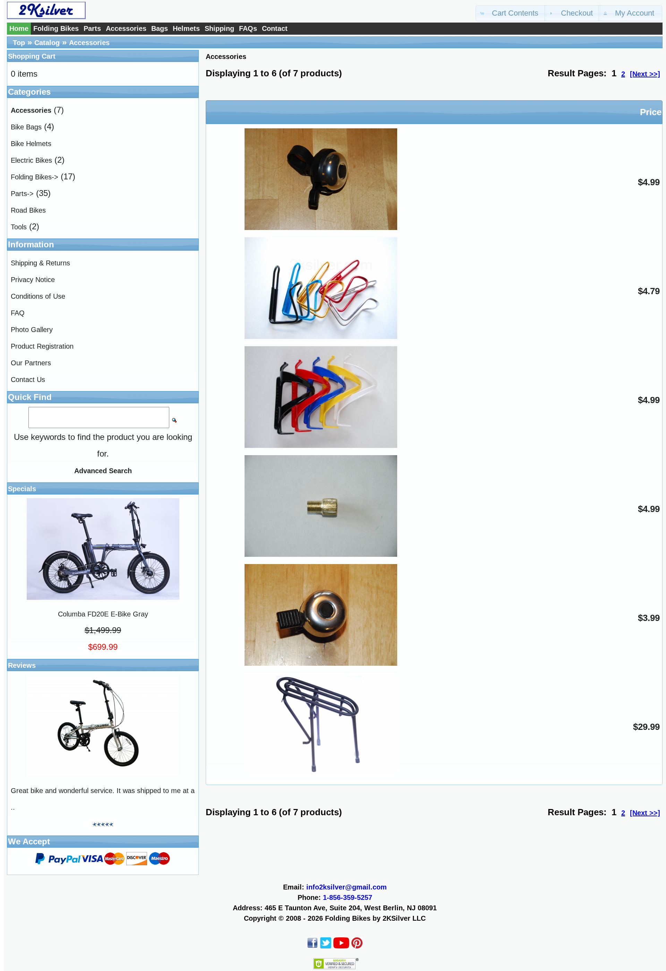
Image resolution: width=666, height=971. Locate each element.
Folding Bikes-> (34, 177)
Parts (92, 28)
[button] (511, 13)
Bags (159, 28)
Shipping (219, 28)
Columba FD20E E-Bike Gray (103, 614)
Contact (275, 28)
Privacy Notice (33, 279)
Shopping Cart (32, 56)
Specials (22, 489)
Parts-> (22, 193)
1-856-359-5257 (347, 897)
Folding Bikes (56, 28)
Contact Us (28, 379)
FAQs (248, 28)
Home (18, 28)
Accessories (126, 28)
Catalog (47, 42)
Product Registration (42, 346)
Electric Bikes (31, 160)
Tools (19, 227)
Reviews (22, 665)
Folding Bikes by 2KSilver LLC (375, 918)
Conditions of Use (38, 296)
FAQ (18, 313)
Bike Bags (26, 127)
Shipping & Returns (40, 263)
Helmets (186, 28)
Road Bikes (28, 210)
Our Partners (31, 363)
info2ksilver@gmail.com (346, 887)
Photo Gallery (32, 329)
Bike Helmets (31, 143)
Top (19, 42)
